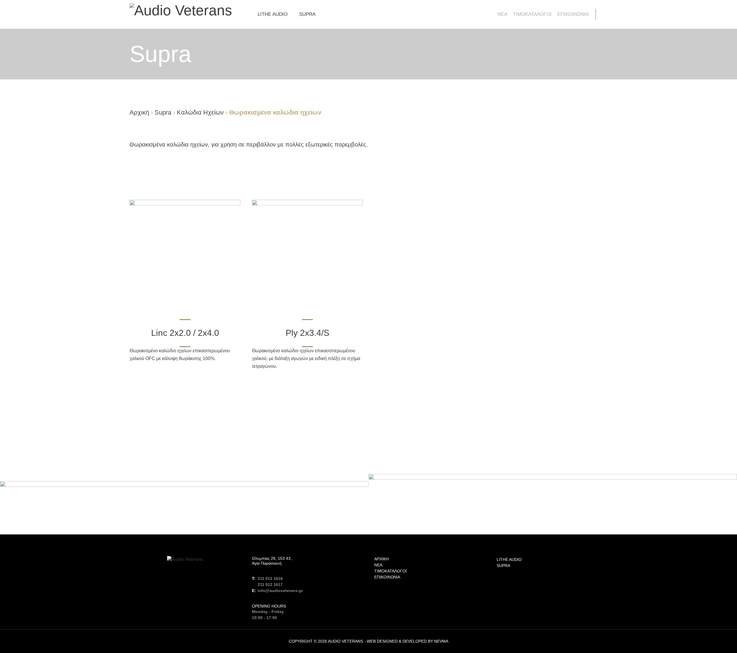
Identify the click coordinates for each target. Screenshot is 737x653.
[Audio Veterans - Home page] (181, 10)
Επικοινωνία (573, 14)
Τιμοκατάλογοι (532, 14)
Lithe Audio (273, 14)
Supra (307, 14)
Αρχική (139, 112)
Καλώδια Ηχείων (200, 112)
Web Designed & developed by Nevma (407, 641)
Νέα (502, 14)
